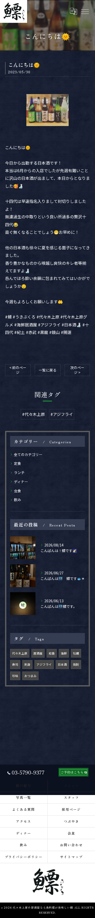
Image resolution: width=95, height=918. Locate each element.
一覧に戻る (47, 370)
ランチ (19, 472)
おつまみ (30, 676)
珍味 (15, 676)
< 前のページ (17, 370)
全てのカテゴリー (28, 454)
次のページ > (77, 370)
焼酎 (76, 664)
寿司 (15, 664)
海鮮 (64, 653)
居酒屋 (38, 653)
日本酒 (62, 664)
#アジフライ (61, 414)
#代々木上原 (33, 414)
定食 (17, 463)
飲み (17, 499)
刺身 (27, 664)
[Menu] (84, 11)
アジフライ (44, 664)
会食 (17, 490)
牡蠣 (76, 653)
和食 (52, 653)
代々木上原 (19, 653)
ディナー (21, 481)
